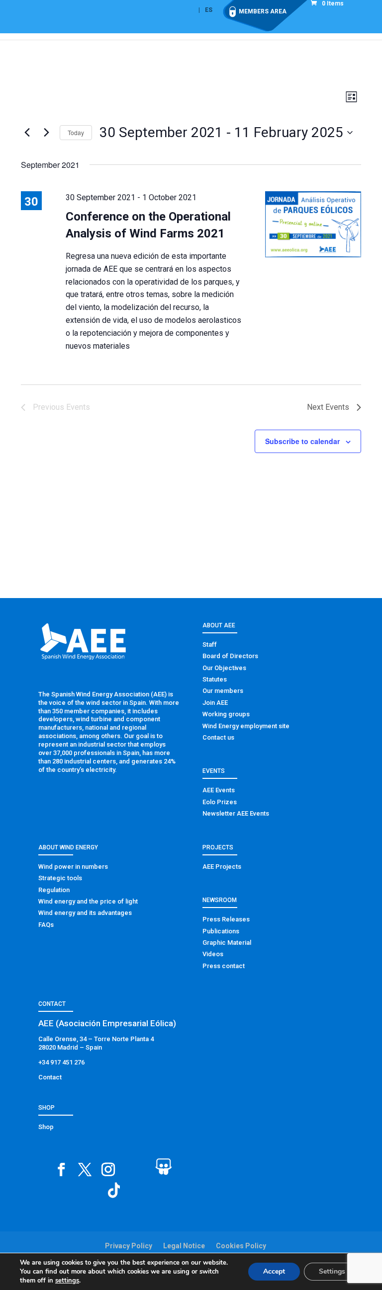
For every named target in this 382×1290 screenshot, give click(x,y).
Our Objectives (224, 668)
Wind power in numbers (73, 866)
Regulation (54, 890)
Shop (46, 1127)
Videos (212, 954)
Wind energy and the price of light (88, 901)
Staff (209, 644)
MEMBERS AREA (262, 11)
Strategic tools (60, 878)
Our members (222, 690)
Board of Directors (230, 656)
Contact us (218, 737)
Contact (50, 1077)
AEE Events (218, 790)
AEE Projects (221, 866)
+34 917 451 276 (61, 1062)
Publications (220, 931)
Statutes (214, 679)
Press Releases (226, 919)
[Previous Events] (27, 133)
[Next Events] (46, 133)
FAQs (46, 924)
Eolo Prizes (219, 802)
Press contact (223, 966)
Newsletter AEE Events (235, 813)
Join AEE (215, 702)
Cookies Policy (241, 1246)
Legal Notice (184, 1246)
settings (67, 1280)
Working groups (226, 714)
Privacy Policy (128, 1246)
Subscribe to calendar (302, 441)
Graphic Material (226, 942)
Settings (332, 1271)
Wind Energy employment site (245, 726)
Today (76, 132)
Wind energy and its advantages (85, 912)
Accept (274, 1271)
